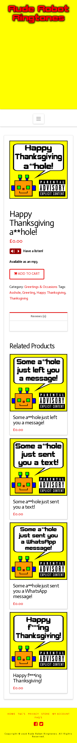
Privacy (33, 714)
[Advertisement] (38, 68)
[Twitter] (41, 724)
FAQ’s (38, 717)
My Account (61, 714)
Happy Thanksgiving (51, 292)
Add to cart (29, 274)
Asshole (15, 292)
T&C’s (21, 714)
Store (45, 714)
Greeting (28, 292)
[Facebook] (36, 724)
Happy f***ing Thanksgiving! (27, 678)
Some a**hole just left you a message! (35, 420)
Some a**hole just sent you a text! (36, 504)
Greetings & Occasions (40, 287)
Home (11, 714)
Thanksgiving (18, 298)
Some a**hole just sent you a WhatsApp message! (36, 591)
